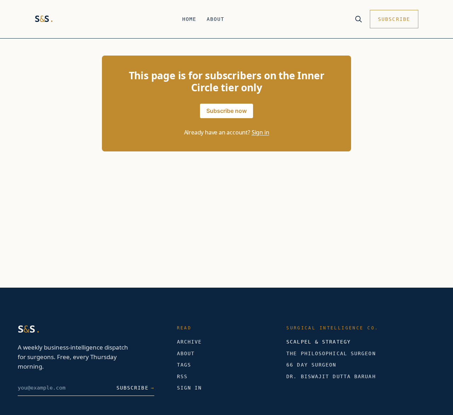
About (216, 19)
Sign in (260, 132)
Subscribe (394, 19)
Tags (184, 365)
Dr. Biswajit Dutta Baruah (331, 376)
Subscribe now (226, 110)
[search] (358, 19)
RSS (182, 376)
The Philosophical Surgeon (331, 353)
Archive (189, 342)
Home (189, 19)
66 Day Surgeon (311, 365)
